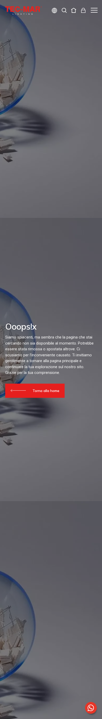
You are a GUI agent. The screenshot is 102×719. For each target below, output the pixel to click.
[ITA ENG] (52, 11)
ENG (48, 29)
